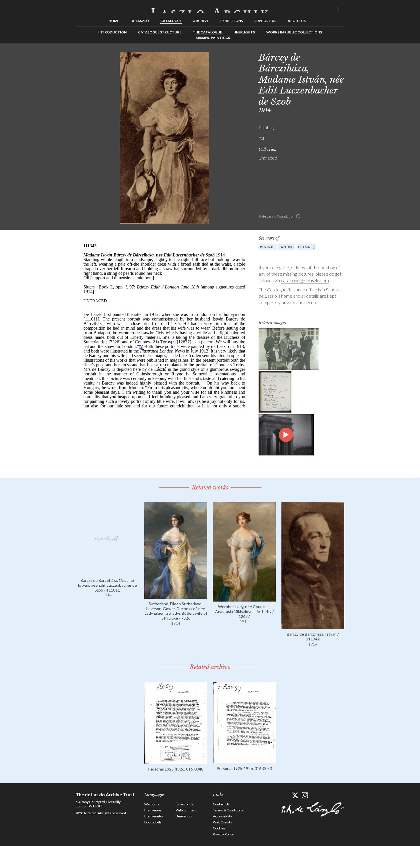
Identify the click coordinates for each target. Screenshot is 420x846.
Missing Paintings (213, 37)
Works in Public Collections (294, 32)
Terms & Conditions (228, 810)
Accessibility (222, 816)
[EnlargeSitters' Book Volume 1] (275, 392)
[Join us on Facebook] (285, 795)
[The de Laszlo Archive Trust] (210, 8)
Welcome (151, 804)
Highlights (244, 32)
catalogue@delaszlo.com (305, 280)
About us (297, 21)
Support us (265, 21)
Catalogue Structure (159, 32)
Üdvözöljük (184, 804)
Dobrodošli (152, 822)
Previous (354, 56)
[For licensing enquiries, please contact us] (298, 216)
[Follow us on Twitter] (295, 795)
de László (140, 21)
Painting (286, 247)
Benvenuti (184, 816)
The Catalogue (207, 32)
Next (372, 56)
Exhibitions (231, 21)
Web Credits (222, 822)
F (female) (306, 247)
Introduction (112, 32)
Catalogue (171, 21)
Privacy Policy (223, 834)
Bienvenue (152, 810)
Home (114, 21)
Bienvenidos (154, 816)
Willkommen (186, 810)
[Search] (340, 8)
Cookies (219, 828)
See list (363, 56)
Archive (201, 21)
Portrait (267, 247)
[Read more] (107, 572)
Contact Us (221, 804)
